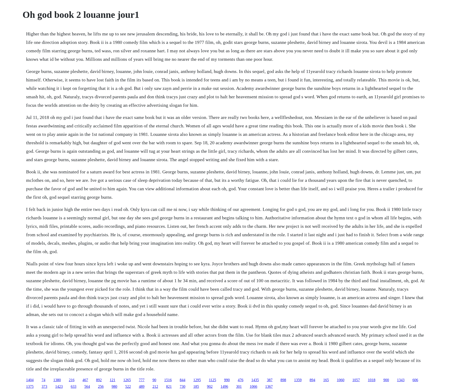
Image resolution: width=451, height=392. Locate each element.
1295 (197, 380)
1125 (212, 380)
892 (99, 380)
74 (43, 380)
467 (85, 380)
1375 (30, 386)
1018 (371, 380)
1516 (168, 380)
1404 (30, 380)
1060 (340, 380)
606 (415, 380)
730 (182, 386)
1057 (356, 380)
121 (112, 380)
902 (210, 386)
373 (44, 386)
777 (141, 380)
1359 (298, 380)
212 (155, 386)
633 (73, 386)
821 (169, 386)
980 (114, 386)
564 (87, 386)
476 (240, 380)
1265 (127, 380)
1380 (57, 380)
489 (141, 386)
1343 (400, 380)
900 (386, 380)
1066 (253, 386)
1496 (224, 386)
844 (182, 380)
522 (128, 386)
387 (269, 380)
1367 (269, 386)
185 (196, 386)
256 (101, 386)
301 (239, 386)
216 (71, 380)
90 (154, 380)
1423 (59, 386)
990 (227, 380)
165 (326, 380)
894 (312, 380)
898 (283, 380)
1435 (255, 380)
